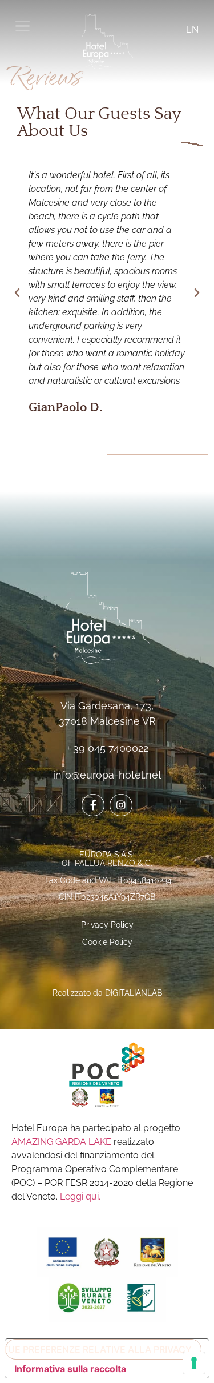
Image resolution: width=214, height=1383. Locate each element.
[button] (17, 293)
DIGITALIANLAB (133, 992)
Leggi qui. (80, 1196)
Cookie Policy (107, 942)
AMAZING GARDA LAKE (61, 1141)
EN (191, 29)
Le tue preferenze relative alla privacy (98, 1349)
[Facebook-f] (93, 805)
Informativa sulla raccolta (70, 1368)
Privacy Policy (107, 924)
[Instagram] (121, 805)
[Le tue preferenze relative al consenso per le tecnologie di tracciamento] (194, 1363)
